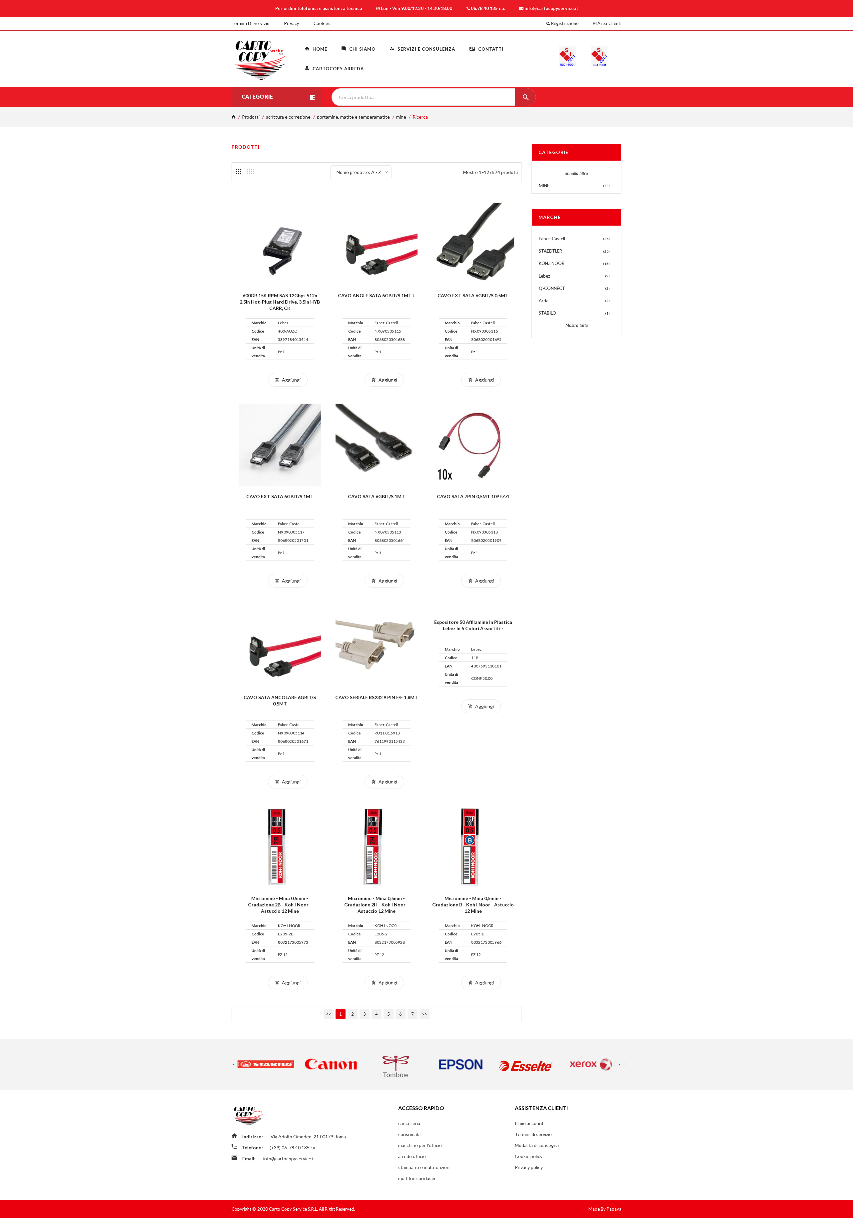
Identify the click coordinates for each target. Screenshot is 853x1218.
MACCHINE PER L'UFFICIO (420, 1145)
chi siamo (362, 49)
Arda (543, 300)
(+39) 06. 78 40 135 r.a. (293, 1147)
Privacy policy (529, 1167)
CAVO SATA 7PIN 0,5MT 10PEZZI (473, 496)
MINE (401, 117)
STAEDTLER (550, 251)
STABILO (547, 313)
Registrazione (564, 23)
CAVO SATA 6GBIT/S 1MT (376, 496)
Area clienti (608, 23)
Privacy (291, 23)
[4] (250, 171)
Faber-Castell (552, 238)
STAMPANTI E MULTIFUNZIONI (424, 1167)
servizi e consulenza (425, 49)
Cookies (322, 23)
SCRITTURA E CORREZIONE (288, 117)
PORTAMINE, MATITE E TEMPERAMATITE (353, 117)
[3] (238, 171)
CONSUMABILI (410, 1134)
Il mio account (529, 1123)
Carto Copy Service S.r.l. (294, 1209)
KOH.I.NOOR (551, 263)
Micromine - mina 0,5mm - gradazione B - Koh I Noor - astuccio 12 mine (473, 904)
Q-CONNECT (552, 288)
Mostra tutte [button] (576, 325)
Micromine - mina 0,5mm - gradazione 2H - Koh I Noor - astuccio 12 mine (376, 904)
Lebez (544, 276)
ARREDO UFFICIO (412, 1156)
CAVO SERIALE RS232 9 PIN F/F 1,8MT (376, 697)
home (319, 49)
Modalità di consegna (537, 1145)
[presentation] (233, 1064)
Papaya (614, 1209)
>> (424, 1014)
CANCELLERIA (409, 1123)
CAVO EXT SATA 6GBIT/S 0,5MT (472, 295)
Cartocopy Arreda (337, 68)
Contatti (490, 49)
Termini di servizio (251, 23)
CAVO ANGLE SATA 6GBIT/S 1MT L (376, 295)
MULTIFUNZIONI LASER (417, 1178)
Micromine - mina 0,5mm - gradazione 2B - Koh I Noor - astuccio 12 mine (280, 904)
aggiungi (291, 380)
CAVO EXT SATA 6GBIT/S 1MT (280, 496)
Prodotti (251, 117)
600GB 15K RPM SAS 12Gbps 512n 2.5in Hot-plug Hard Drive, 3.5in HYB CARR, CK (280, 302)
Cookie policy (528, 1156)
